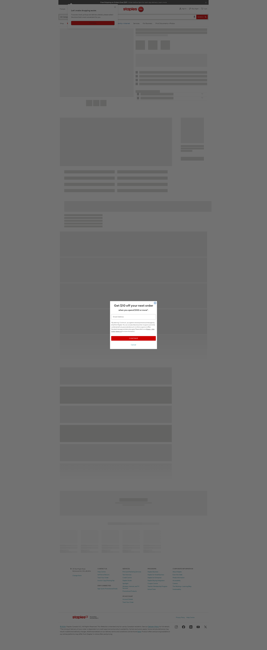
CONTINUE (133, 338)
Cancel (133, 345)
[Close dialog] (155, 303)
